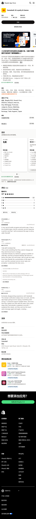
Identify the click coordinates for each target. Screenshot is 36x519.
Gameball (22, 17)
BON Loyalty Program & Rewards (16, 372)
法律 (20, 478)
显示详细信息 (4, 265)
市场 (20, 426)
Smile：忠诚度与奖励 (12, 363)
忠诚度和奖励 (5, 118)
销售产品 (4, 430)
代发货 (20, 423)
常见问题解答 (5, 333)
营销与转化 (4, 440)
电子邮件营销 (22, 436)
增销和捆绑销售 (23, 433)
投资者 (20, 465)
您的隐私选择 (5, 513)
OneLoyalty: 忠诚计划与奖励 (14, 381)
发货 (20, 443)
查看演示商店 (18, 26)
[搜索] (30, 3)
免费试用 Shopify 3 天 (18, 402)
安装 (18, 22)
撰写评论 (5, 212)
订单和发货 (4, 433)
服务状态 (21, 482)
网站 (2, 344)
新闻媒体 (21, 468)
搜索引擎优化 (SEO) (24, 440)
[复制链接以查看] (9, 219)
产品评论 (21, 430)
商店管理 (4, 443)
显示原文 (16, 82)
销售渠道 (4, 423)
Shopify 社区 (5, 465)
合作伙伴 (21, 472)
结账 (2, 100)
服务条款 (4, 500)
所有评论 (13, 212)
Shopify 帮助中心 (6, 458)
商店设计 (4, 436)
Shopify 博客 (5, 468)
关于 (20, 458)
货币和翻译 (22, 446)
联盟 (20, 475)
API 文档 (3, 462)
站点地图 (4, 509)
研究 (2, 472)
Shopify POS (9, 100)
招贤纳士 (21, 462)
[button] (18, 366)
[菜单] (34, 3)
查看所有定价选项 (11, 181)
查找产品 (4, 426)
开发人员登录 (5, 496)
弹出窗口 (4, 123)
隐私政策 (4, 330)
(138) (15, 17)
